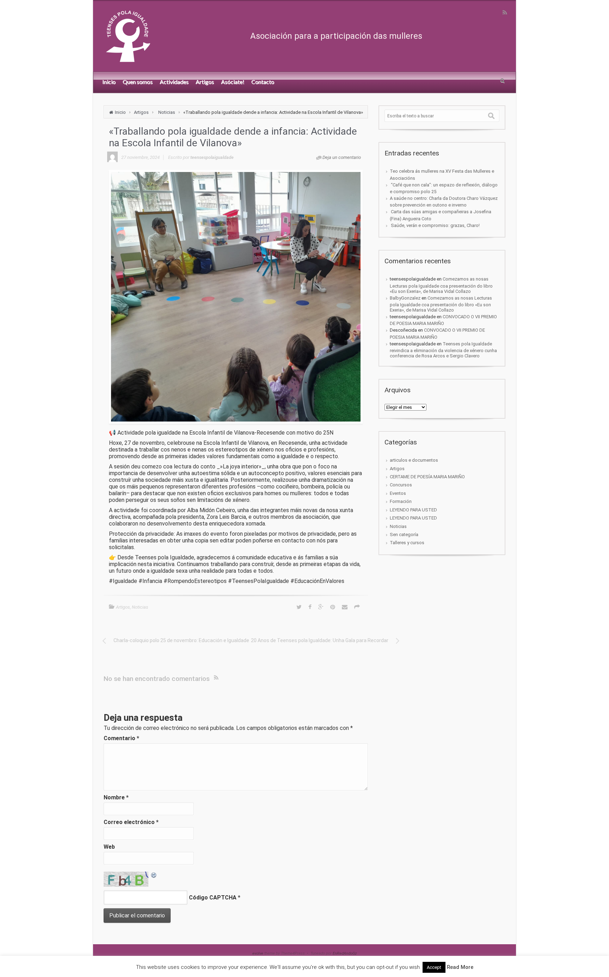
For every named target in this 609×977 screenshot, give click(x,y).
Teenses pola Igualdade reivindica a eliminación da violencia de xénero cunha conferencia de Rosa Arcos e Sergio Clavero (443, 349)
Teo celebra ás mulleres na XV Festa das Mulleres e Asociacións (442, 174)
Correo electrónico (131, 822)
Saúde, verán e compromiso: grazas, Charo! (435, 225)
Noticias (166, 112)
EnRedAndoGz (345, 953)
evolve (257, 953)
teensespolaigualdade (212, 157)
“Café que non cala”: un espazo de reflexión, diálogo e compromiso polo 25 (444, 188)
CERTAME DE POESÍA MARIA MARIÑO (427, 476)
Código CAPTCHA (212, 897)
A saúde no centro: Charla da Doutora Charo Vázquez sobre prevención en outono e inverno (444, 202)
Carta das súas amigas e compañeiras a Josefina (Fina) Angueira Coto (440, 215)
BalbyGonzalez (405, 298)
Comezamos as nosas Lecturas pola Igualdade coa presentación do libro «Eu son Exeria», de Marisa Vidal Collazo (441, 285)
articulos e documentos (414, 460)
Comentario (121, 738)
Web (109, 846)
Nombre (116, 797)
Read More (460, 967)
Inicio (120, 112)
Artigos (141, 112)
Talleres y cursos (407, 542)
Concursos (401, 484)
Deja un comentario (341, 157)
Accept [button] (434, 967)
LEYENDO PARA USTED (413, 509)
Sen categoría (404, 534)
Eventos (398, 493)
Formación (401, 501)
